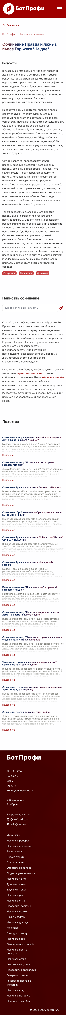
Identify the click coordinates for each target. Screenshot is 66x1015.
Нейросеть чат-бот (18, 1001)
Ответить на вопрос (19, 867)
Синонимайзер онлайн (20, 944)
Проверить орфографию (22, 969)
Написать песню (17, 911)
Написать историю (18, 995)
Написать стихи (16, 900)
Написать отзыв (16, 958)
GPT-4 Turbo (14, 771)
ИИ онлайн (13, 835)
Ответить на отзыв (18, 964)
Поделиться (13, 25)
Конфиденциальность (20, 790)
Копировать (9, 273)
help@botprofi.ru (20, 824)
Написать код (15, 990)
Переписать (26, 273)
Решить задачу (16, 916)
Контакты (12, 775)
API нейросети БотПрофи (16, 802)
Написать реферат (18, 840)
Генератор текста (18, 975)
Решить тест (14, 851)
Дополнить (42, 273)
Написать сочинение (31, 34)
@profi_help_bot (19, 819)
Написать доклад (17, 922)
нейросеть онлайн (52, 377)
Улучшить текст (16, 889)
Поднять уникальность (21, 873)
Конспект (12, 927)
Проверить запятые (19, 905)
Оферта (11, 785)
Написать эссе (16, 938)
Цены (10, 780)
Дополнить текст (17, 884)
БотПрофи (8, 34)
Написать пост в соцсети (17, 951)
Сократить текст (17, 862)
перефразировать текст (31, 373)
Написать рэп (15, 895)
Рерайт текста (16, 856)
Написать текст (16, 878)
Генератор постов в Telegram (19, 982)
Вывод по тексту (17, 933)
